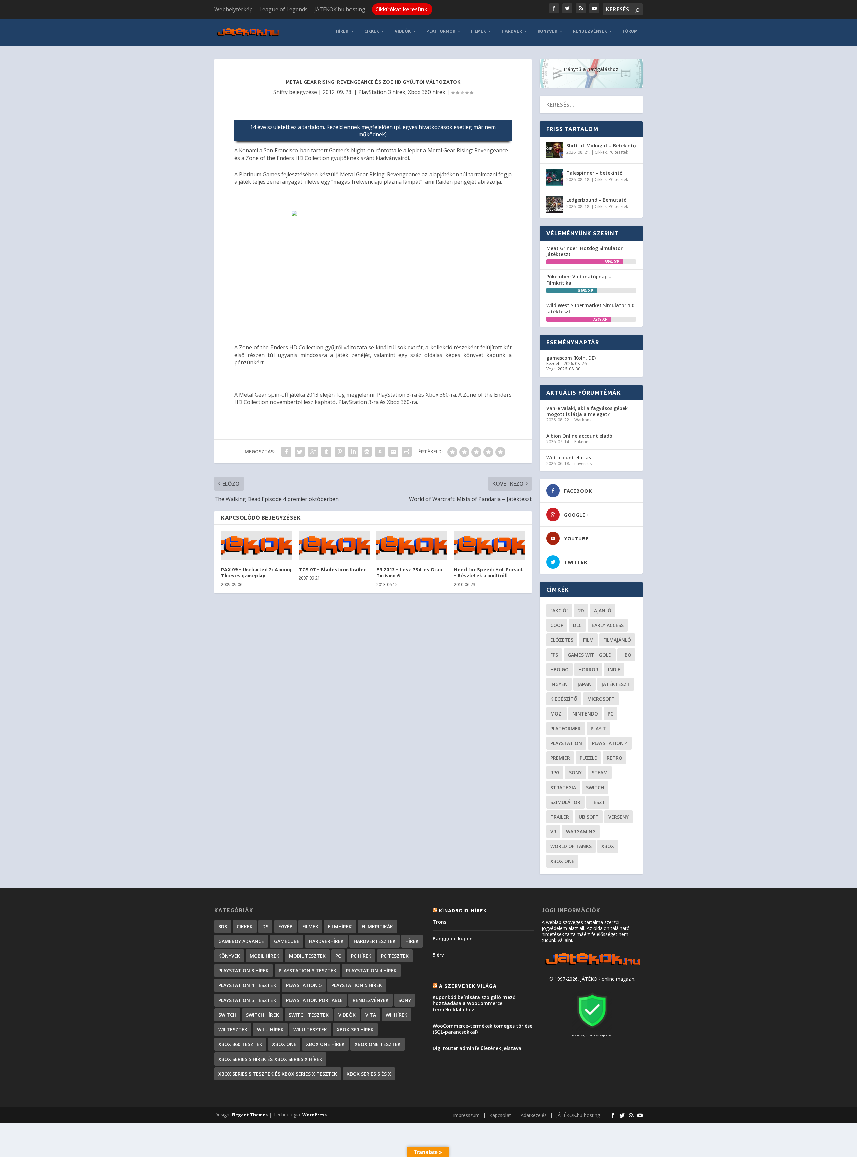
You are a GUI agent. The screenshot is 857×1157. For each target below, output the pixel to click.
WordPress (314, 1115)
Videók (403, 31)
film (588, 640)
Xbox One (562, 861)
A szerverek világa (468, 986)
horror (588, 669)
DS (265, 926)
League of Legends (283, 9)
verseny (618, 817)
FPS (554, 655)
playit (598, 728)
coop (556, 625)
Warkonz (582, 420)
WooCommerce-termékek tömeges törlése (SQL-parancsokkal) (482, 1029)
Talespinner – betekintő (594, 172)
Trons (439, 921)
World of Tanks (571, 846)
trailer (559, 817)
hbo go (559, 669)
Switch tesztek (309, 1015)
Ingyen (559, 684)
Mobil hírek (264, 956)
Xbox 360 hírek (426, 92)
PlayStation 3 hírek (381, 92)
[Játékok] (592, 965)
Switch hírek (262, 1015)
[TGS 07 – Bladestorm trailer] (334, 545)
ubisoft (589, 817)
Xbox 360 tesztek (240, 1044)
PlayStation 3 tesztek (307, 970)
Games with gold (590, 655)
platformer (565, 728)
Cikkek (371, 31)
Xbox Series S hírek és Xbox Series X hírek (270, 1059)
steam (600, 772)
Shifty (280, 92)
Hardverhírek (326, 941)
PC (610, 713)
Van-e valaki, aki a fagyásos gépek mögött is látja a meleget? (587, 411)
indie (614, 669)
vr (553, 831)
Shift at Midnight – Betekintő (601, 145)
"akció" (559, 610)
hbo (626, 655)
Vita (370, 1015)
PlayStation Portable (314, 1000)
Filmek (478, 31)
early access (608, 625)
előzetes (561, 640)
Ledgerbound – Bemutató (596, 200)
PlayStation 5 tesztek (247, 1000)
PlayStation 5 (304, 985)
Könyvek (547, 31)
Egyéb (285, 926)
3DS (222, 926)
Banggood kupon (453, 938)
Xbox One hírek (325, 1044)
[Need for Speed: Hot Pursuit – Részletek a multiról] (489, 545)
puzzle (588, 758)
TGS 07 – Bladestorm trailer (332, 569)
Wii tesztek (232, 1029)
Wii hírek (396, 1015)
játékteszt (615, 684)
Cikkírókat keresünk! (402, 9)
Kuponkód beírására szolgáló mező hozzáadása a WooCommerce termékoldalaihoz (474, 1003)
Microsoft (601, 699)
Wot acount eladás (568, 457)
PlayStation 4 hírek (371, 970)
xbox (607, 846)
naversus (583, 463)
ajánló (602, 610)
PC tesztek (618, 152)
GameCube (286, 941)
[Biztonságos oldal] (592, 1029)
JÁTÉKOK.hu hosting (339, 9)
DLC (577, 625)
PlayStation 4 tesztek (247, 985)
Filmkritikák (377, 926)
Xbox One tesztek (378, 1044)
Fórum (630, 31)
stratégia (563, 787)
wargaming (581, 831)
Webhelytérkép (233, 9)
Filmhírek (340, 926)
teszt (597, 802)
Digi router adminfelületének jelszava (477, 1048)
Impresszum (466, 1115)
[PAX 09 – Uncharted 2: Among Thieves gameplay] (256, 545)
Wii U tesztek (310, 1029)
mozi (556, 713)
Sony (575, 772)
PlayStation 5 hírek (356, 985)
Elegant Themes (250, 1115)
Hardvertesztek (375, 941)
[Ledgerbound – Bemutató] (554, 204)
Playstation (566, 743)
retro (614, 758)
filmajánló (617, 640)
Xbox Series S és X (369, 1074)
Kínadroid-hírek (463, 910)
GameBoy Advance (241, 941)
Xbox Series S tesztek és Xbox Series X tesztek (277, 1074)
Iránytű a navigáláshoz (591, 69)
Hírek (342, 31)
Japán (584, 684)
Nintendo (585, 713)
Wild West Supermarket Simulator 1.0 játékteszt (590, 308)
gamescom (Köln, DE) (571, 358)
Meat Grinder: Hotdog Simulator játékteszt (584, 251)
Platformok (440, 31)
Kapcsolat (500, 1115)
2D (581, 610)
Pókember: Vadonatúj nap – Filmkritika (579, 279)
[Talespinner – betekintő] (554, 177)
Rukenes (582, 442)
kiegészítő (563, 699)
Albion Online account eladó (579, 436)
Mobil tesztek (307, 956)
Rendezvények (590, 31)
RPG (554, 772)
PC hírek (361, 956)
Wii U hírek (270, 1029)
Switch (595, 787)
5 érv (438, 955)
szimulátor (565, 802)
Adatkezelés (534, 1115)
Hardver (512, 31)
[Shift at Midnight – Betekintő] (554, 150)
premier (560, 758)
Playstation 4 (610, 743)
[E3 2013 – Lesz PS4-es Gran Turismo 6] (411, 545)
